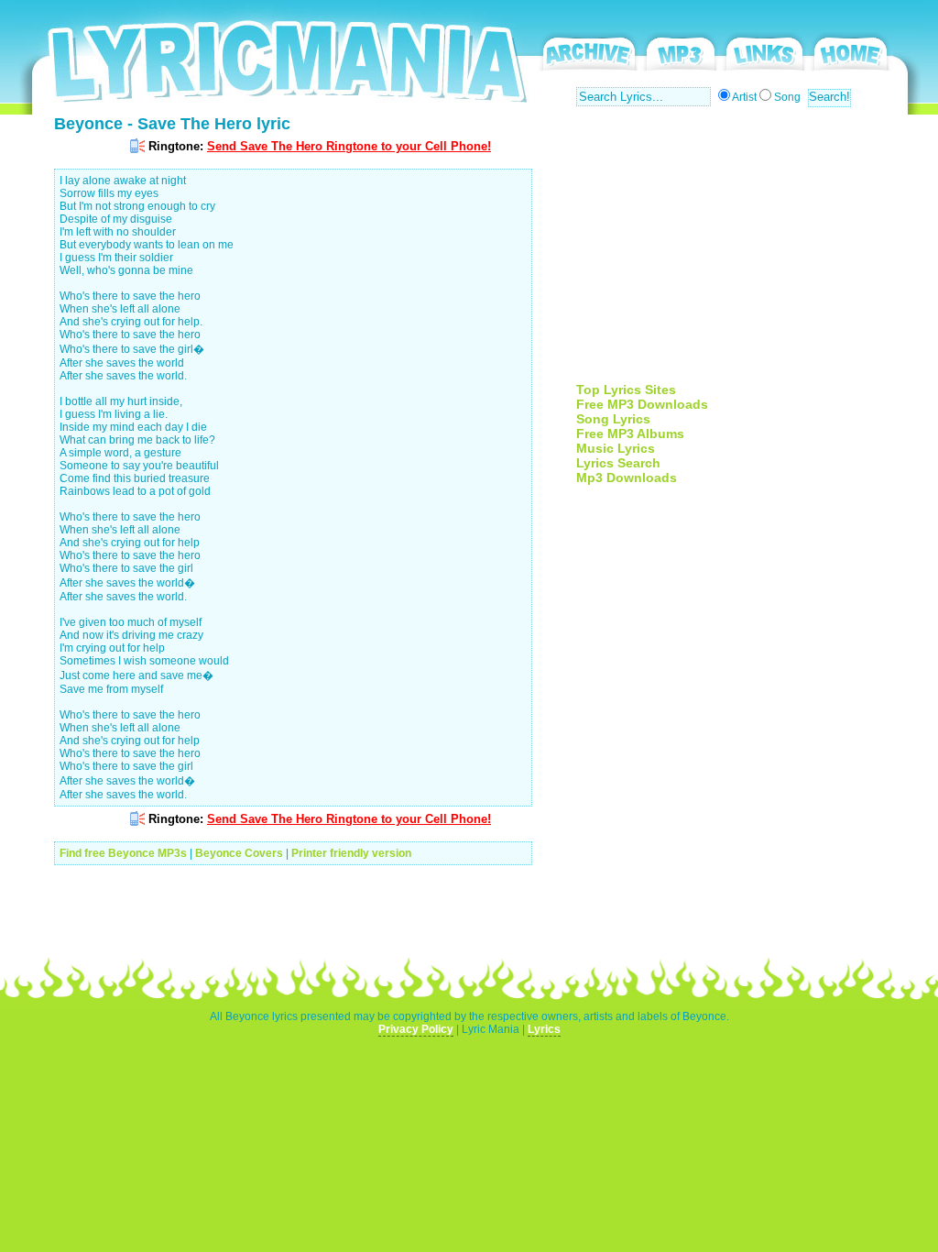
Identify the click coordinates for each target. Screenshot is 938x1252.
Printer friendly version (351, 853)
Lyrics (544, 1029)
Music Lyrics (615, 448)
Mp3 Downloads (626, 477)
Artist (744, 97)
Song (787, 97)
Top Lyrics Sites (626, 389)
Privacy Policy (415, 1029)
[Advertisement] (730, 254)
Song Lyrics (613, 419)
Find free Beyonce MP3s (123, 853)
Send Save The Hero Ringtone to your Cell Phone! (349, 146)
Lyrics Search (618, 463)
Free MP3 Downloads (642, 404)
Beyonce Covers (239, 853)
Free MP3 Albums (630, 433)
